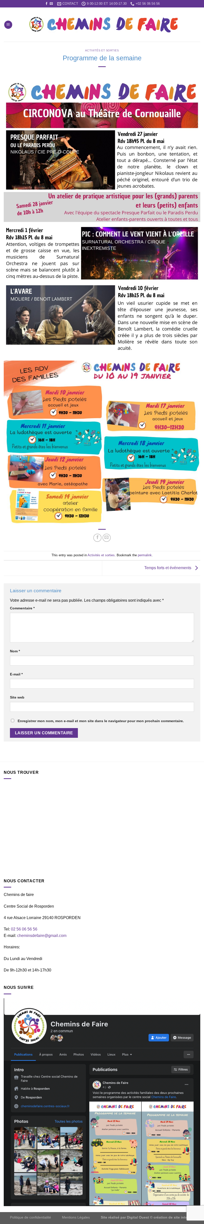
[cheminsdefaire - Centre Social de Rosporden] (103, 24)
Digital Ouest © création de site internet (160, 1217)
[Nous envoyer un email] (51, 3)
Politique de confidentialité (31, 1217)
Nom (15, 651)
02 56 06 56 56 (24, 929)
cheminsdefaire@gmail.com (41, 935)
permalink (145, 555)
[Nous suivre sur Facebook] (46, 3)
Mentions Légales (76, 1217)
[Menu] (8, 25)
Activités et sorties (102, 50)
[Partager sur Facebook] (97, 538)
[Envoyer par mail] (106, 538)
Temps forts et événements (168, 568)
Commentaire (22, 608)
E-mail (16, 674)
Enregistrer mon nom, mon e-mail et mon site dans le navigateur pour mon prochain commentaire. (101, 721)
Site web (17, 697)
